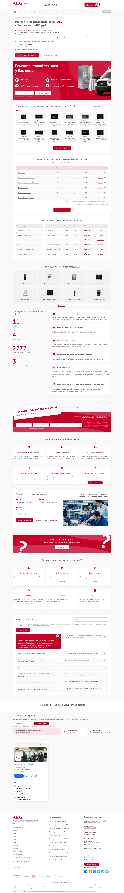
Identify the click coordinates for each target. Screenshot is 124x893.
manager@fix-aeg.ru (90, 838)
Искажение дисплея (51, 240)
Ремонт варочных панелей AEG (58, 839)
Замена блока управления (26, 198)
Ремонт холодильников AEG (57, 821)
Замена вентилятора (24, 193)
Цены (42, 12)
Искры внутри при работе (53, 249)
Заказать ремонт (23, 520)
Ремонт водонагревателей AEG (58, 842)
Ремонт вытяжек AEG (55, 835)
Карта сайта (16, 867)
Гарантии (65, 12)
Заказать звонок (62, 547)
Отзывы (53, 12)
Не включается (50, 230)
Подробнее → (100, 230)
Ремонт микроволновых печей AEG (59, 849)
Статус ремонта (106, 11)
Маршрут (20, 775)
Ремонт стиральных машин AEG (58, 825)
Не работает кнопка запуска (53, 244)
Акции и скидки (74, 12)
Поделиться (85, 871)
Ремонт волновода (23, 188)
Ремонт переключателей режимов (28, 183)
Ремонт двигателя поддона (26, 178)
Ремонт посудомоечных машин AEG (59, 828)
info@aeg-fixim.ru (89, 834)
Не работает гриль (51, 254)
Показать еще (62, 306)
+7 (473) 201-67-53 (51, 4)
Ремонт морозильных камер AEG (58, 856)
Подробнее (62, 581)
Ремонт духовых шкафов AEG (58, 832)
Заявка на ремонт (84, 12)
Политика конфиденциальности (62, 882)
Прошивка (21, 173)
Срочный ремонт (34, 12)
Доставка (59, 12)
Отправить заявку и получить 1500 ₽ (65, 425)
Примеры (15, 833)
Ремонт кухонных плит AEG (57, 846)
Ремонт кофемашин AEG (56, 860)
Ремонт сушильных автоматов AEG (59, 853)
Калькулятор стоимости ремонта (22, 857)
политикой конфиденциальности (37, 428)
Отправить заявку (43, 93)
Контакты (93, 12)
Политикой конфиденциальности (47, 726)
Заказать (100, 173)
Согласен (90, 887)
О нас (47, 12)
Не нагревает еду (50, 235)
